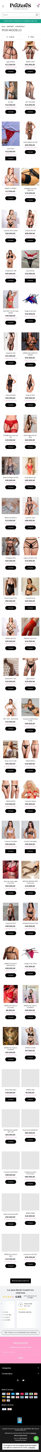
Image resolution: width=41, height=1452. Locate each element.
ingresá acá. (33, 1433)
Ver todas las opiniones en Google (20, 1332)
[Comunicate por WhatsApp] (36, 1438)
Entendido (32, 1447)
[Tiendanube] (20, 1438)
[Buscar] (37, 15)
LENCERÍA (10, 26)
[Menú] (3, 7)
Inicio (3, 26)
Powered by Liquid (20, 1440)
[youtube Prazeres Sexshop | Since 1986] (23, 1380)
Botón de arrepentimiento (20, 1435)
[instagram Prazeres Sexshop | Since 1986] (18, 1380)
